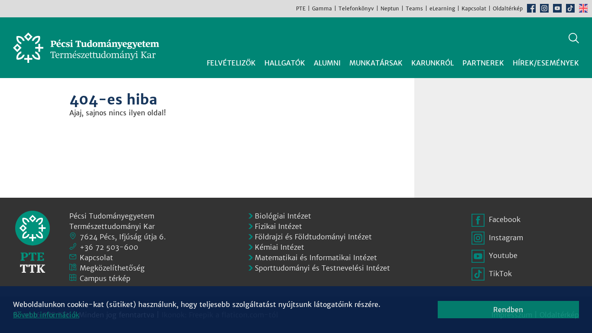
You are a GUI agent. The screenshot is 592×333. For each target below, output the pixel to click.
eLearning (442, 8)
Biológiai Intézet (283, 216)
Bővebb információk (46, 314)
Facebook (531, 8)
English (583, 8)
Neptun (390, 8)
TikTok (570, 8)
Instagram (544, 8)
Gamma (322, 8)
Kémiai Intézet (279, 247)
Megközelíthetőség (112, 268)
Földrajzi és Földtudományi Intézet (313, 236)
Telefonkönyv (356, 8)
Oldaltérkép (508, 8)
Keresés (574, 38)
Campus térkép (105, 278)
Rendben (508, 309)
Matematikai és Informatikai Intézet (316, 257)
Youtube (557, 8)
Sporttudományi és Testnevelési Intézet (322, 268)
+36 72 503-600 (109, 247)
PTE (301, 8)
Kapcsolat (474, 8)
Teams (414, 8)
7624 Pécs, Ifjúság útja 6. (123, 236)
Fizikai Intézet (278, 226)
